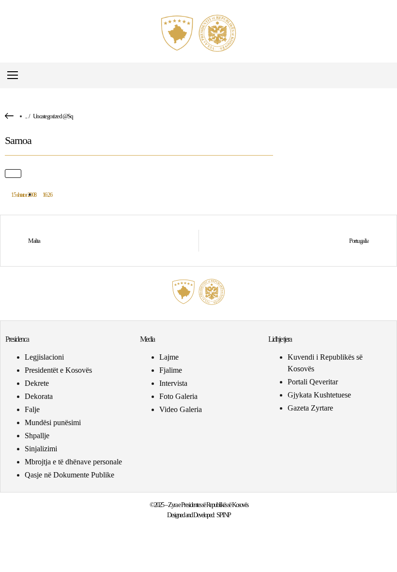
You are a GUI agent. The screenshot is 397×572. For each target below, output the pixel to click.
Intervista (173, 383)
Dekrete (37, 383)
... (26, 116)
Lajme (169, 357)
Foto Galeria (178, 396)
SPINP (223, 515)
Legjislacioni (44, 357)
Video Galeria (180, 409)
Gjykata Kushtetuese (319, 395)
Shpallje (37, 435)
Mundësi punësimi (53, 422)
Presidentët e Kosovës (58, 370)
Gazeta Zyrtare (310, 408)
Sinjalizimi (41, 449)
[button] (384, 75)
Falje (32, 409)
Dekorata (39, 396)
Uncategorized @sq (53, 116)
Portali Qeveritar (313, 382)
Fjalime (170, 370)
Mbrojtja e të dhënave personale (73, 462)
